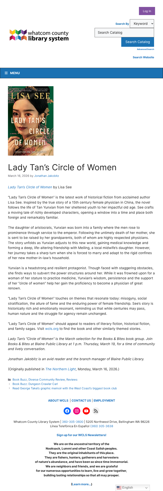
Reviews (72, 379)
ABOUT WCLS (58, 400)
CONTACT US (81, 400)
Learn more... (81, 484)
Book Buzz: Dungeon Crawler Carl (35, 384)
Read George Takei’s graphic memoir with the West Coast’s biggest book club (65, 388)
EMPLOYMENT (104, 400)
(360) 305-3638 (101, 426)
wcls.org (51, 329)
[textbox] (124, 32)
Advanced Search (145, 49)
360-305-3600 (72, 422)
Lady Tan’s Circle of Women (30, 187)
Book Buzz (20, 379)
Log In (147, 11)
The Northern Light (60, 369)
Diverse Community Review (46, 379)
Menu (15, 73)
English (127, 487)
